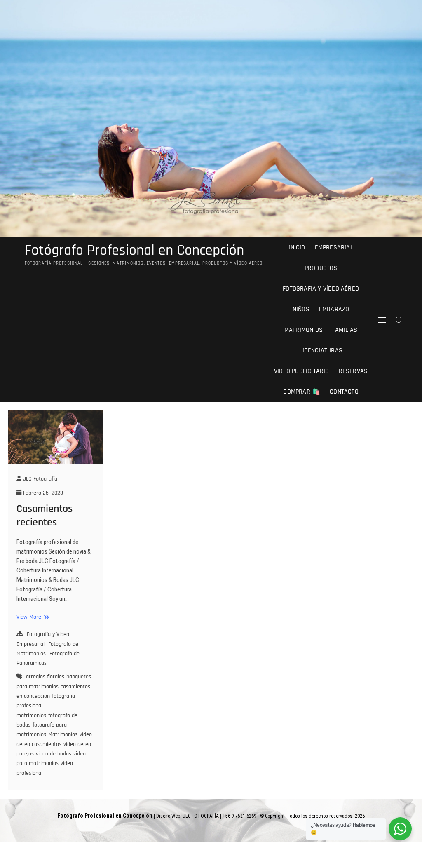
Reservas (353, 371)
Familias (345, 330)
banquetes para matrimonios (53, 681)
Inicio (296, 247)
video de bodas (53, 754)
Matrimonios (303, 330)
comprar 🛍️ (301, 391)
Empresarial (334, 247)
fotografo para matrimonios (41, 729)
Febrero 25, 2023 (42, 493)
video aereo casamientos (54, 739)
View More (31, 617)
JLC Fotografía (39, 479)
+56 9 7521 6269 (239, 816)
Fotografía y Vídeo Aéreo (321, 288)
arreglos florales (45, 676)
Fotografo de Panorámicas (48, 658)
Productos (321, 268)
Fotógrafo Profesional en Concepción (134, 251)
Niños (301, 309)
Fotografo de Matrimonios (47, 648)
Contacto (344, 391)
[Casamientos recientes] (55, 437)
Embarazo (334, 309)
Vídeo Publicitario (301, 371)
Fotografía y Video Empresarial (42, 639)
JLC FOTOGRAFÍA (201, 816)
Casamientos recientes (44, 515)
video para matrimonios (51, 758)
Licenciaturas (320, 350)
